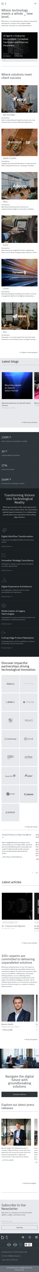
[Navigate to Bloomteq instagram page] (31, 1237)
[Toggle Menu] (35, 3)
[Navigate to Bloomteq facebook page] (24, 1237)
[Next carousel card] (37, 872)
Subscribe (19, 1227)
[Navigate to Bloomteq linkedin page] (36, 1237)
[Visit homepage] (4, 3)
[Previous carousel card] (33, 872)
